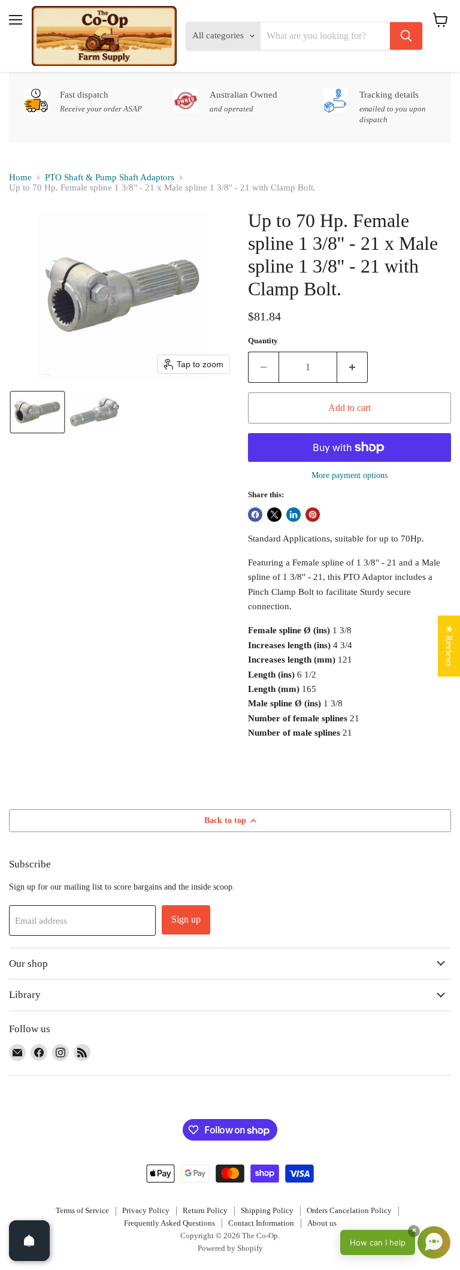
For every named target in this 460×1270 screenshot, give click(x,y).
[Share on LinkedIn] (293, 514)
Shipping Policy (267, 1210)
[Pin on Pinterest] (312, 514)
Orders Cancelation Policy (349, 1210)
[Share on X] (274, 514)
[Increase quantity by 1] (352, 367)
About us (322, 1222)
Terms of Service (82, 1210)
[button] (37, 412)
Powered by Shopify (230, 1248)
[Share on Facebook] (255, 514)
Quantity (263, 340)
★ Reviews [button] (449, 646)
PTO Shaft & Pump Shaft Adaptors (109, 177)
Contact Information (261, 1222)
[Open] (29, 1240)
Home (20, 177)
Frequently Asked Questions (169, 1222)
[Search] (406, 36)
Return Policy (205, 1210)
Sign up (186, 919)
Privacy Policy (146, 1210)
